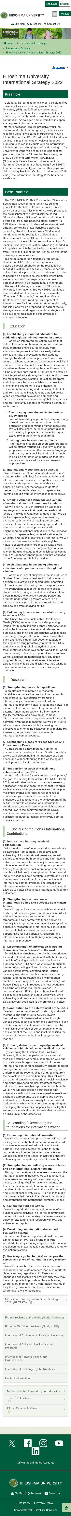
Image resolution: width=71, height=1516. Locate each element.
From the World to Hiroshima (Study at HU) (32, 1326)
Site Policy (24, 1502)
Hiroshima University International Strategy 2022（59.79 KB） (31, 1300)
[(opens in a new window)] (12, 1442)
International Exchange (34, 43)
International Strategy (18, 48)
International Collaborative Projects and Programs (29, 1346)
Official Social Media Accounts (35, 1462)
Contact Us (53, 24)
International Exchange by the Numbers (30, 1369)
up (66, 1509)
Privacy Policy (44, 1502)
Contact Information (17, 1378)
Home (10, 43)
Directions (36, 24)
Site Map (19, 24)
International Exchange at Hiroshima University (34, 1335)
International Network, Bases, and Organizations (26, 1358)
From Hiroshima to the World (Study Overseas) (34, 1317)
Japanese (58, 67)
